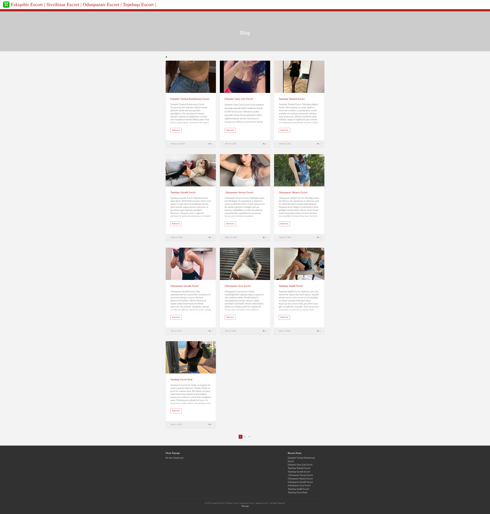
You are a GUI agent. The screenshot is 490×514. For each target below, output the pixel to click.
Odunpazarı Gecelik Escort (184, 286)
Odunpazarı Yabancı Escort (293, 192)
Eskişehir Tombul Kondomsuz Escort (189, 99)
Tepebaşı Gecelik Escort (183, 192)
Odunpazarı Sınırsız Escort (239, 192)
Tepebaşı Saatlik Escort (291, 286)
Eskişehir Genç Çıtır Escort (239, 99)
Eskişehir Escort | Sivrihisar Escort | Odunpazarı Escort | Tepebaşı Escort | (83, 4)
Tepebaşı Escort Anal (181, 379)
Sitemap (245, 506)
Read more (177, 131)
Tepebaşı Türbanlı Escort (292, 99)
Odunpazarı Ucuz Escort (238, 286)
